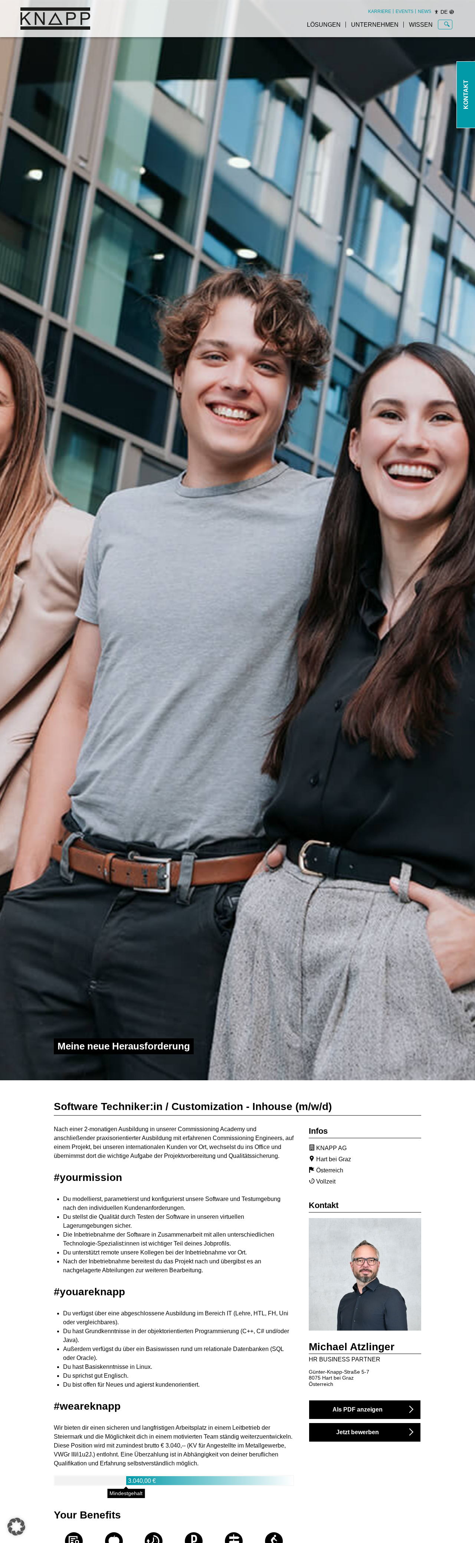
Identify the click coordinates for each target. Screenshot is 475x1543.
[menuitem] (379, 11)
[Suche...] (447, 24)
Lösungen (324, 25)
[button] (16, 1526)
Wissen (421, 25)
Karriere (379, 11)
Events (404, 11)
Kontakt (466, 95)
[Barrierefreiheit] (436, 12)
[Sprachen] (452, 12)
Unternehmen (375, 25)
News (424, 11)
